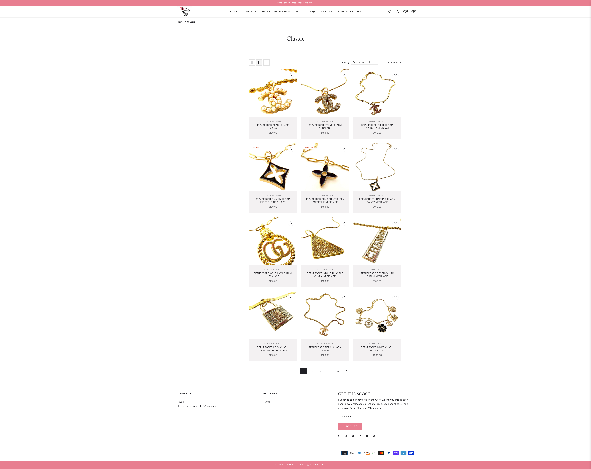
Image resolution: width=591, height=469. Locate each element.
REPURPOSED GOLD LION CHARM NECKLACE (273, 275)
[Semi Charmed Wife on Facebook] (340, 436)
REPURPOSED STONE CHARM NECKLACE (325, 126)
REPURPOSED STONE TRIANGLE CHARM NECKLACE (325, 275)
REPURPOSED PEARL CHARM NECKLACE (272, 126)
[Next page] (347, 371)
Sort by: (345, 62)
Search (267, 402)
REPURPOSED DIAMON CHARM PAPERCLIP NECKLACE (272, 200)
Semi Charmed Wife (272, 121)
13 (338, 371)
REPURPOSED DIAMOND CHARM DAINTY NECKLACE (377, 200)
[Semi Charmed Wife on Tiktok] (375, 436)
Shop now (307, 3)
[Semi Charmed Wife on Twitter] (347, 436)
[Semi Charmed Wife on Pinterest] (354, 436)
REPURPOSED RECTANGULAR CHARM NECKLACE (377, 275)
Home (180, 21)
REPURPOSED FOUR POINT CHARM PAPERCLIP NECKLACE (325, 200)
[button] (390, 12)
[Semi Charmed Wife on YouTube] (368, 436)
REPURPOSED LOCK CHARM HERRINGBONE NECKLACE (273, 349)
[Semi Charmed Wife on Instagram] (361, 436)
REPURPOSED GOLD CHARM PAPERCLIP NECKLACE (377, 126)
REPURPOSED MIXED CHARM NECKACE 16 (377, 349)
